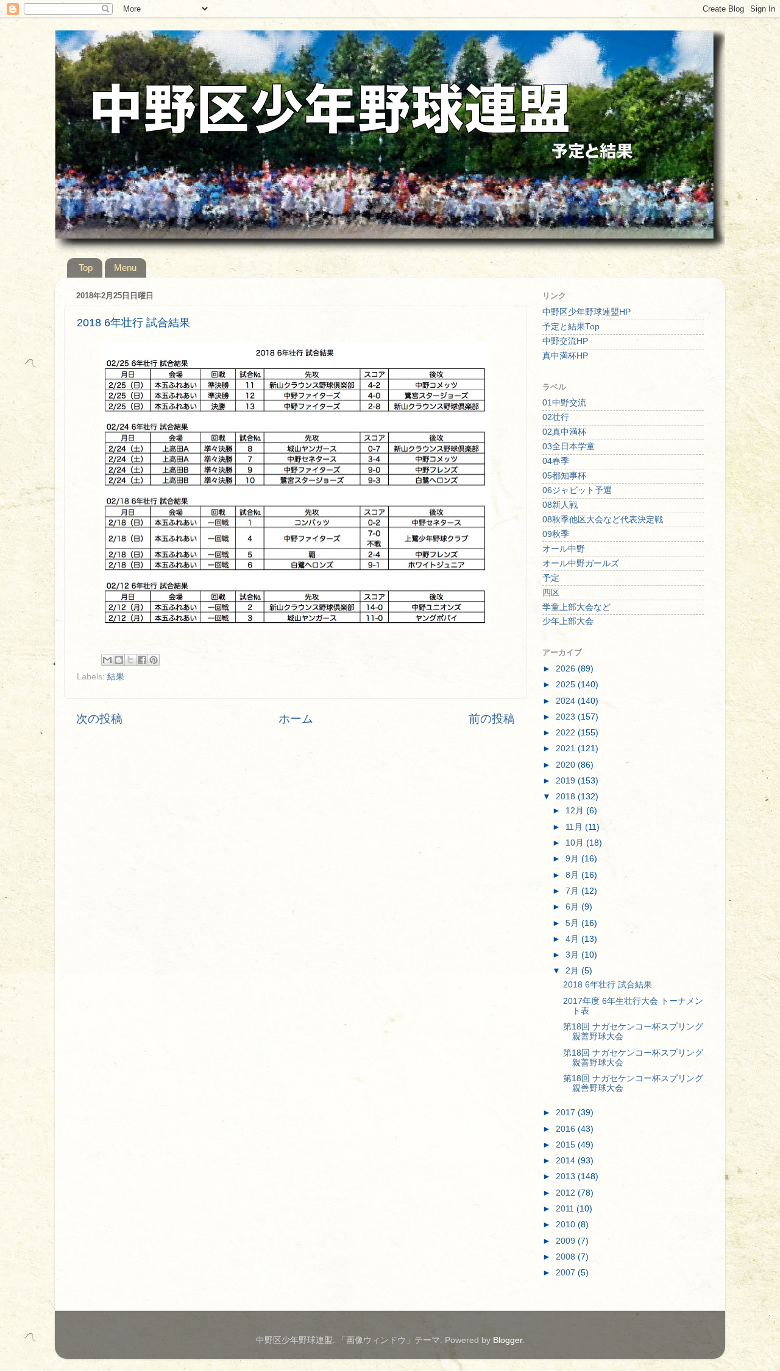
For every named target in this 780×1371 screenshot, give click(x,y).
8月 (573, 875)
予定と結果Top (571, 326)
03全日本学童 (568, 446)
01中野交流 (564, 402)
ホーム (295, 718)
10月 (576, 842)
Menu (125, 267)
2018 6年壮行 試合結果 (607, 984)
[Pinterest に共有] (153, 660)
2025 (567, 684)
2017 (567, 1112)
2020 (567, 765)
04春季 (555, 461)
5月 (573, 923)
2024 (567, 701)
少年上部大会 (568, 621)
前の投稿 (492, 718)
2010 (567, 1224)
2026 (567, 668)
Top (86, 267)
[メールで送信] (107, 660)
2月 (573, 970)
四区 (550, 592)
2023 (567, 716)
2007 (567, 1272)
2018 (567, 796)
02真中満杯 (564, 432)
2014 (567, 1160)
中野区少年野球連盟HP (586, 312)
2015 (567, 1144)
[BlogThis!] (119, 660)
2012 (567, 1192)
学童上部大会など (576, 607)
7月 (573, 891)
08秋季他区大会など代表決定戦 (602, 519)
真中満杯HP (565, 355)
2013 (567, 1176)
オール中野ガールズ (580, 563)
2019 (567, 780)
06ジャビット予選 (577, 490)
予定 (550, 578)
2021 (567, 748)
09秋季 (555, 534)
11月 (575, 827)
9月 (573, 858)
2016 (567, 1129)
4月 (573, 939)
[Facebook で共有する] (142, 660)
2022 (567, 732)
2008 (567, 1256)
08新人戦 (560, 505)
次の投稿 (99, 718)
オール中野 (563, 548)
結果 (115, 676)
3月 (573, 954)
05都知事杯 (564, 475)
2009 (567, 1241)
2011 (566, 1208)
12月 (576, 810)
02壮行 (555, 417)
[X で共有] (130, 660)
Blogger (507, 1340)
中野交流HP (565, 341)
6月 (573, 906)
